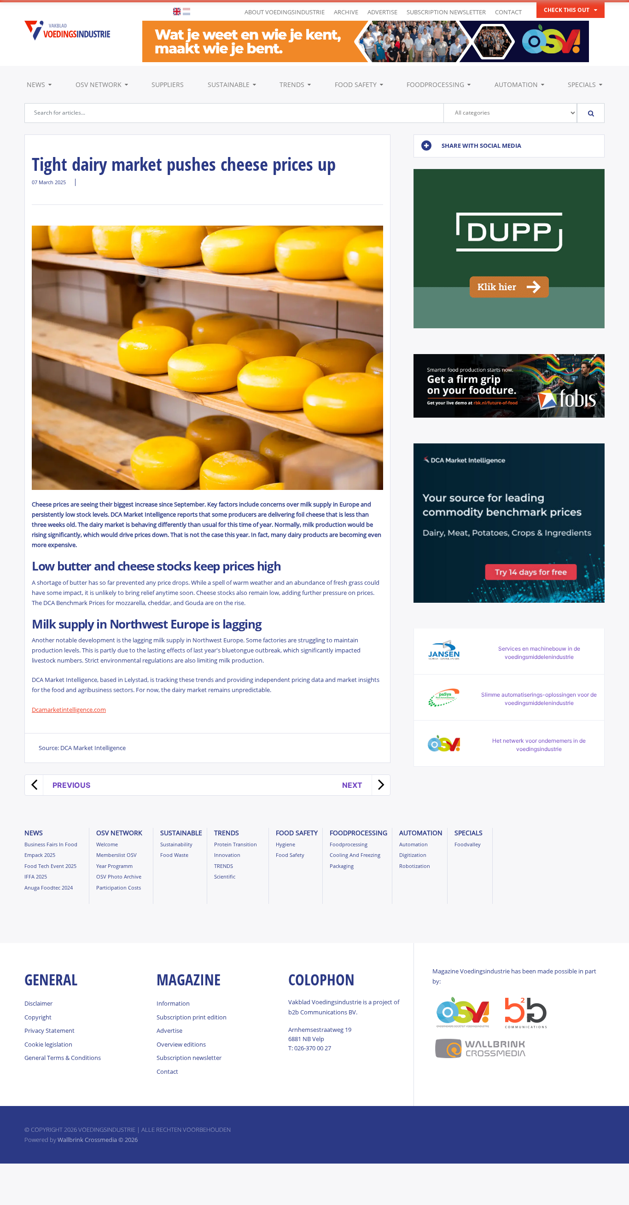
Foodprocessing (435, 84)
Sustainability (176, 844)
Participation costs (118, 887)
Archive (346, 12)
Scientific (224, 876)
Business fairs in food (50, 844)
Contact (508, 12)
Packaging (342, 865)
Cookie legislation (48, 1044)
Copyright (38, 1017)
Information (173, 1003)
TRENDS (292, 84)
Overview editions (181, 1044)
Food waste (174, 854)
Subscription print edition (192, 1017)
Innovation (227, 854)
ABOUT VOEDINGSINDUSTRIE (285, 12)
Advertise (382, 12)
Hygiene (285, 844)
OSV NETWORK (99, 84)
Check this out (566, 10)
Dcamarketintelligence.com (69, 709)
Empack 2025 (39, 854)
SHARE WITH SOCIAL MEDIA (481, 145)
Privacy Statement (49, 1030)
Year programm (114, 865)
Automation (516, 84)
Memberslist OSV (116, 854)
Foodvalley (467, 844)
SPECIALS (582, 84)
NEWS (36, 84)
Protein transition (235, 844)
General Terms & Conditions (62, 1058)
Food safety (356, 84)
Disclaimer (38, 1003)
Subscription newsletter (446, 12)
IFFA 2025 (35, 876)
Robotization (414, 865)
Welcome (107, 844)
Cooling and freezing (355, 854)
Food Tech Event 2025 (50, 865)
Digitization (412, 854)
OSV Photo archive (118, 876)
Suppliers (167, 84)
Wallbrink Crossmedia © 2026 (98, 1139)
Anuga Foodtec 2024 (48, 887)
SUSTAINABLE (229, 84)
